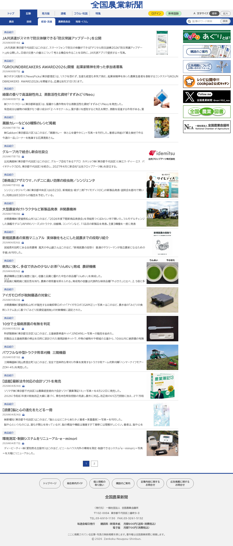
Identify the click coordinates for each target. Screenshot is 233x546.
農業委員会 (64, 21)
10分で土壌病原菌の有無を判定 (26, 324)
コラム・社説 (80, 13)
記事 (28, 13)
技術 (29, 21)
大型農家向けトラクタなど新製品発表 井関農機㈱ (39, 209)
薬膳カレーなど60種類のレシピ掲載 (29, 123)
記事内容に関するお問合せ (150, 483)
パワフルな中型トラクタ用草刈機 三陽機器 (34, 352)
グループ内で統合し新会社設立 (25, 152)
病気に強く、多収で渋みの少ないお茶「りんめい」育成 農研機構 (49, 266)
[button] (11, 21)
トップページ (49, 483)
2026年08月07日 (11, 72)
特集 (98, 13)
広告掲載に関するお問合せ (180, 483)
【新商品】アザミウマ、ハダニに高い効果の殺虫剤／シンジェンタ (48, 180)
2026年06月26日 (11, 243)
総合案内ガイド (75, 483)
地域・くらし (82, 21)
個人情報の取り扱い (99, 483)
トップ (11, 13)
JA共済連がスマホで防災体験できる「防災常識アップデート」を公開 (51, 38)
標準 (214, 13)
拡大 (225, 13)
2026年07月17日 (11, 128)
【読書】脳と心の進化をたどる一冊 (27, 410)
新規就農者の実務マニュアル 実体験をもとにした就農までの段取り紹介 (55, 238)
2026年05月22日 (11, 300)
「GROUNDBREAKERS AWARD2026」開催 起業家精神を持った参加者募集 (62, 67)
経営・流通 (46, 21)
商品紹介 (9, 32)
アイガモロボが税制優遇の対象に (26, 295)
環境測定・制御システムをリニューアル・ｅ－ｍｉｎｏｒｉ (39, 438)
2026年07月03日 (11, 214)
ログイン (156, 13)
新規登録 (173, 13)
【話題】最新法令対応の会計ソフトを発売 (31, 381)
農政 (11, 21)
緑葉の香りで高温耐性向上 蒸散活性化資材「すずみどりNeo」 (48, 94)
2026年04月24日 (11, 386)
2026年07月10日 (11, 185)
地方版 (46, 13)
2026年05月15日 (11, 357)
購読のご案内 (123, 483)
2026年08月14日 (11, 43)
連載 (63, 13)
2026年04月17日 (11, 443)
